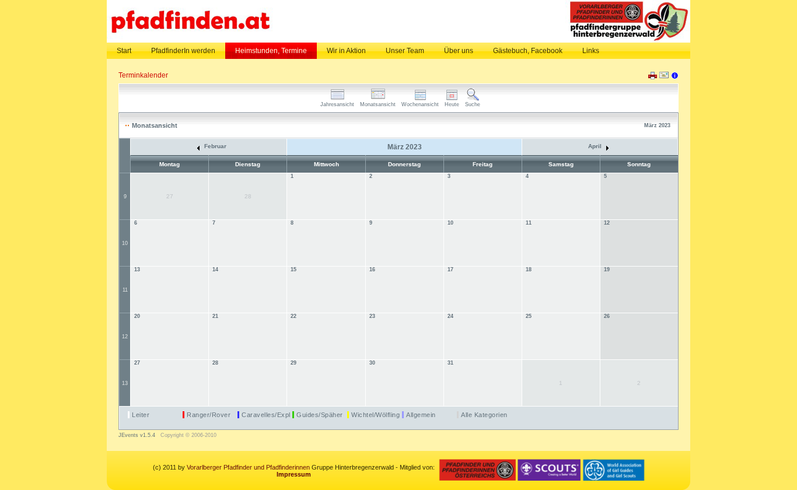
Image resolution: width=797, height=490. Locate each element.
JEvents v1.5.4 (137, 435)
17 (450, 269)
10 (125, 243)
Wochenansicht (420, 104)
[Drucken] (652, 77)
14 (215, 269)
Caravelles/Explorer (272, 414)
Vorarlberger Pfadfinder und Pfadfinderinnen (248, 467)
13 (137, 269)
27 (137, 363)
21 (215, 316)
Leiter (140, 414)
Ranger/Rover (208, 414)
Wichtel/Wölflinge (377, 414)
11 (529, 223)
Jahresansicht (337, 104)
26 (607, 316)
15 (293, 269)
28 (215, 363)
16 (372, 269)
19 (607, 269)
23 (372, 316)
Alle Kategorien (484, 414)
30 (372, 363)
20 (137, 316)
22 (293, 316)
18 (529, 269)
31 (450, 363)
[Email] (664, 78)
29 (293, 363)
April (595, 146)
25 (529, 316)
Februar (214, 146)
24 (450, 316)
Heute (452, 104)
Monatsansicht (378, 104)
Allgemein (421, 414)
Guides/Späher (319, 414)
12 (607, 223)
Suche (472, 104)
